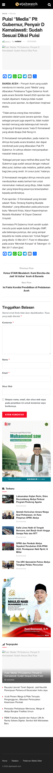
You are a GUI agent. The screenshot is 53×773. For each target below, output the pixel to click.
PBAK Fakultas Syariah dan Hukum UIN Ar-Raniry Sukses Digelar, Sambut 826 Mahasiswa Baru (26, 720)
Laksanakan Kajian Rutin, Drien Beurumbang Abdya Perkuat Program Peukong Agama (32, 499)
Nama (6, 359)
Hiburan (12, 13)
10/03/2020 (31, 41)
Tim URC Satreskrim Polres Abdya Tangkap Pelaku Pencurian (33, 563)
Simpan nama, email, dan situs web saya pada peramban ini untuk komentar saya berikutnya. (25, 403)
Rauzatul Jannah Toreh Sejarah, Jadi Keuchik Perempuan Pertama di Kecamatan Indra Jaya (26, 689)
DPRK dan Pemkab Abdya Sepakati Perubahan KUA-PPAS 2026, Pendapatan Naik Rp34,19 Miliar (32, 547)
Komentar (8, 322)
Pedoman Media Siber (32, 760)
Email (6, 372)
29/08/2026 (22, 506)
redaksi (18, 41)
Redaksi (15, 760)
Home (4, 13)
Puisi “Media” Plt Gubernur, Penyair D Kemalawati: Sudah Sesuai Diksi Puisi (23, 674)
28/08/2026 (22, 537)
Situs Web (7, 386)
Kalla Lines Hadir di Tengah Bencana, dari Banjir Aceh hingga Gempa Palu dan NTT (33, 530)
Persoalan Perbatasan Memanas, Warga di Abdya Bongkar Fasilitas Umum (24, 710)
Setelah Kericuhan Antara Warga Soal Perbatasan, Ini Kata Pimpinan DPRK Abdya (32, 514)
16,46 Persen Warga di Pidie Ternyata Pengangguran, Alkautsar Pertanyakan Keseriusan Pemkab (22, 699)
